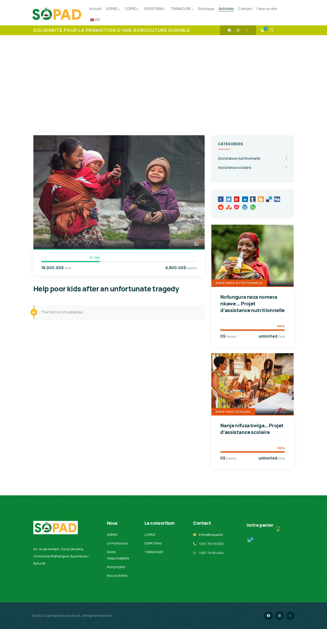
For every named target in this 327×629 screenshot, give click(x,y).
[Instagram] (238, 30)
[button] (196, 192)
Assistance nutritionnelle (239, 158)
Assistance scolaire (234, 167)
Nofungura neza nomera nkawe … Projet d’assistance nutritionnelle (252, 304)
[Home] (56, 14)
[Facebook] (229, 30)
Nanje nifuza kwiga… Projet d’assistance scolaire (251, 428)
